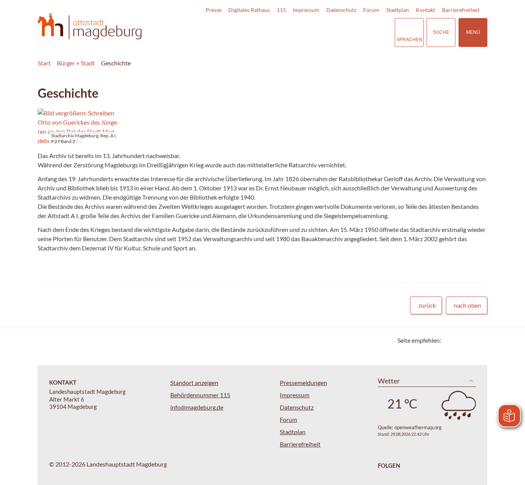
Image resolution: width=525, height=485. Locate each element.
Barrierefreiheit (461, 10)
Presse (213, 10)
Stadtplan (397, 10)
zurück (427, 305)
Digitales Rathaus (249, 10)
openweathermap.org (418, 427)
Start (44, 63)
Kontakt (425, 10)
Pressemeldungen (303, 382)
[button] (79, 126)
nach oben (467, 305)
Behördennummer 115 (200, 394)
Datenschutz (341, 10)
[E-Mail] (469, 340)
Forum (371, 10)
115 (281, 10)
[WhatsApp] (479, 340)
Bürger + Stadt (76, 63)
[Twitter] (450, 340)
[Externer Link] (335, 32)
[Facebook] (459, 340)
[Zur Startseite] (89, 26)
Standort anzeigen (194, 382)
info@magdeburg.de (196, 407)
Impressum (306, 10)
